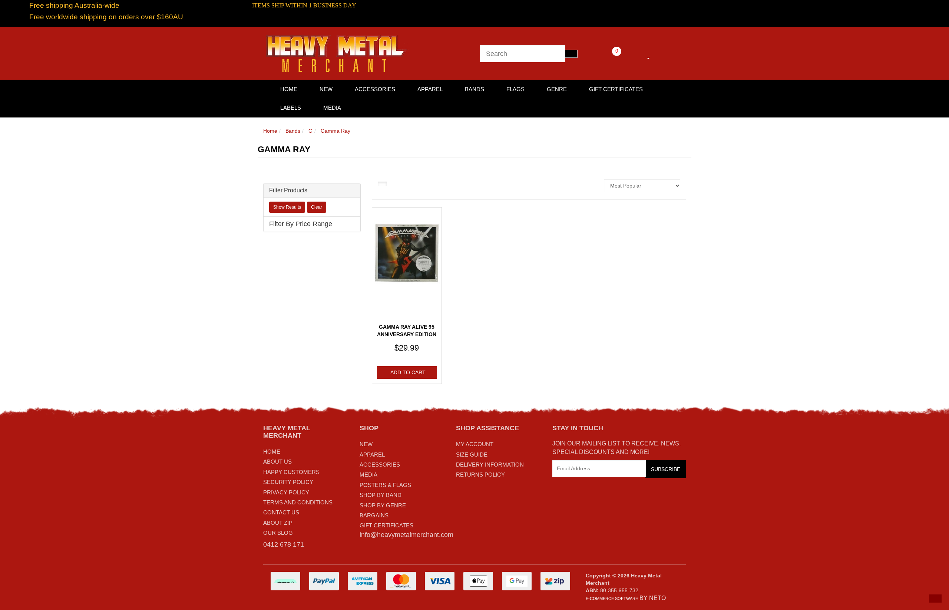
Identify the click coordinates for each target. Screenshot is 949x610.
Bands (474, 89)
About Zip (277, 523)
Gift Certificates (616, 89)
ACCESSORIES (380, 464)
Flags (515, 89)
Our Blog (278, 533)
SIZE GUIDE (471, 454)
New (326, 89)
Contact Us (281, 512)
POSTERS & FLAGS (385, 485)
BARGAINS (374, 515)
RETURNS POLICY (480, 474)
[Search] (571, 54)
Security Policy (288, 482)
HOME (288, 89)
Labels (290, 108)
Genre (557, 89)
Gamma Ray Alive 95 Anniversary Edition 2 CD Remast (406, 334)
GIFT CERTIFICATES (386, 525)
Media (332, 108)
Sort (591, 186)
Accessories (375, 89)
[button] (935, 598)
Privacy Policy (286, 492)
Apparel (430, 89)
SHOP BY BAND (380, 495)
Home (270, 131)
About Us (277, 461)
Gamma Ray (335, 131)
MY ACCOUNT (474, 444)
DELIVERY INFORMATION (490, 464)
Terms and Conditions (298, 502)
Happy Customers (291, 472)
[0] (606, 57)
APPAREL (372, 454)
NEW (366, 444)
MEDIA (368, 474)
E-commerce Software (612, 598)
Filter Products (288, 190)
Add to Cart (408, 372)
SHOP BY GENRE (383, 505)
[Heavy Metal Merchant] (337, 53)
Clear (316, 207)
